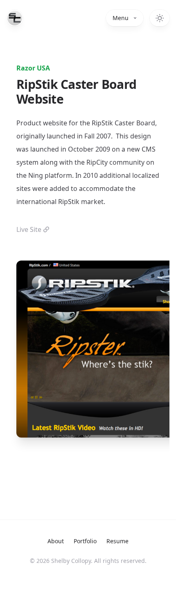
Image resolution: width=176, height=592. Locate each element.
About (55, 541)
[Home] (14, 18)
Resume (117, 541)
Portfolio (85, 541)
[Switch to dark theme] (159, 18)
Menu (121, 18)
